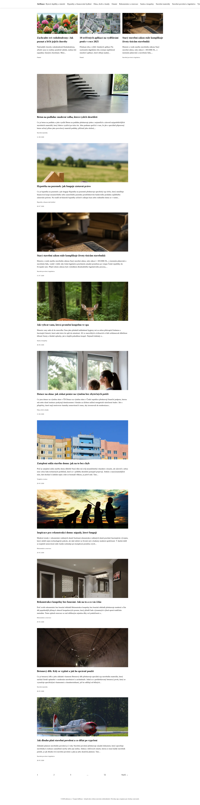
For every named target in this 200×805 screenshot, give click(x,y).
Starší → (124, 775)
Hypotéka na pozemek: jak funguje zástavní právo (64, 186)
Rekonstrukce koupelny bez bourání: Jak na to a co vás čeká (69, 602)
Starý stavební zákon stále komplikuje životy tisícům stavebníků (71, 255)
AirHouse (41, 4)
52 (105, 775)
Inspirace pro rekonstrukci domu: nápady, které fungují (67, 532)
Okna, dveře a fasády (102, 4)
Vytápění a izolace (42, 479)
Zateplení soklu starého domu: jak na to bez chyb (63, 463)
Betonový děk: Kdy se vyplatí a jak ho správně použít (65, 671)
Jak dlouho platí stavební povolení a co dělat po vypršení (67, 740)
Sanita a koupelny (147, 4)
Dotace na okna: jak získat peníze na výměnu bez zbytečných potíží (73, 394)
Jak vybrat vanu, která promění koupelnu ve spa (63, 324)
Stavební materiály (163, 4)
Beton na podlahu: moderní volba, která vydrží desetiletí (67, 117)
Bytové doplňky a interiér (55, 4)
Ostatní (114, 4)
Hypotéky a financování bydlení (79, 4)
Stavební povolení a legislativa (183, 4)
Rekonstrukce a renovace (128, 4)
